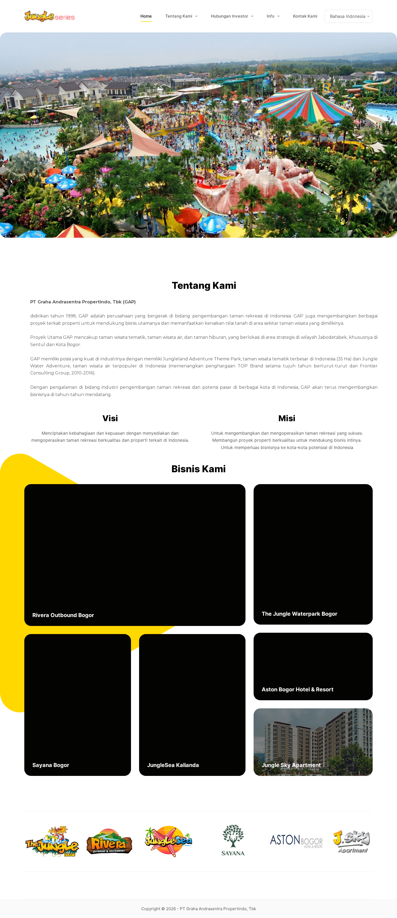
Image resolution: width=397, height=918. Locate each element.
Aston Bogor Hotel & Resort (298, 689)
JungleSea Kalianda (173, 765)
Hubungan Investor (229, 16)
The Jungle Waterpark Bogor (299, 614)
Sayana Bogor (50, 765)
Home (146, 16)
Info (270, 16)
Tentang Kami (178, 16)
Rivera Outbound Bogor (63, 615)
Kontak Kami (305, 16)
